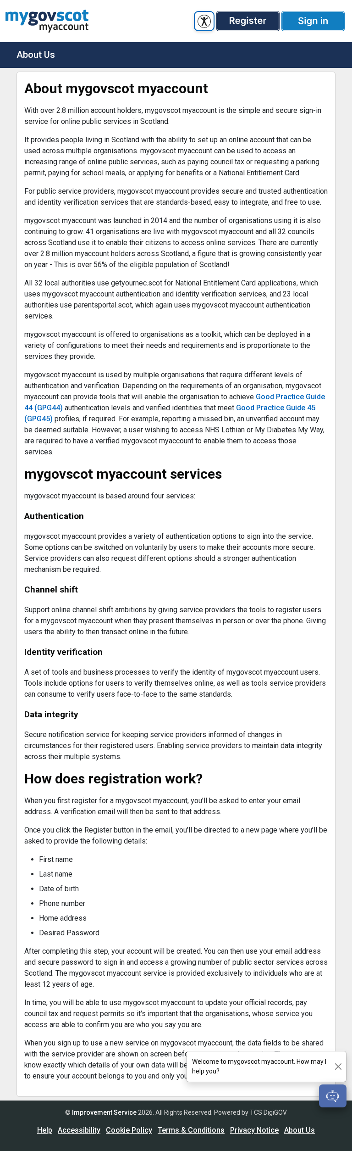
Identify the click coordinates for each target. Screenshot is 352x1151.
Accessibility (79, 1130)
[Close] (338, 1067)
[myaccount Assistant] (332, 1095)
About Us (299, 1130)
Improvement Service (104, 1112)
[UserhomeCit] (47, 21)
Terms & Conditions (191, 1130)
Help (44, 1130)
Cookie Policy (129, 1130)
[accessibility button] (204, 21)
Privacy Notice (254, 1130)
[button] (248, 21)
